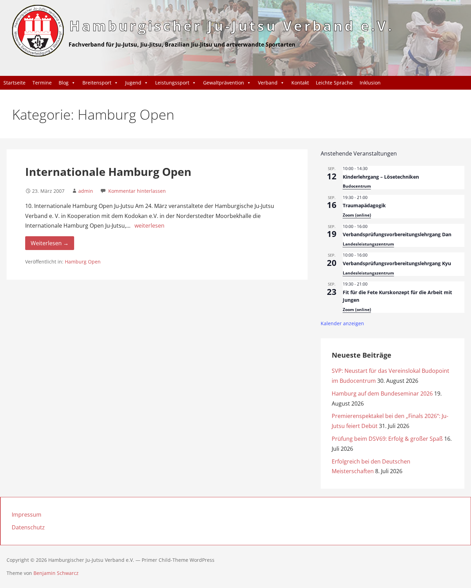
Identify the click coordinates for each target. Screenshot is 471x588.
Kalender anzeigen (342, 323)
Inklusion (370, 82)
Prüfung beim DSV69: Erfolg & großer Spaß (387, 438)
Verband (268, 82)
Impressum (26, 514)
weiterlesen (149, 225)
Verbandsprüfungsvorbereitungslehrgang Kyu (397, 263)
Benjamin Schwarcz (56, 573)
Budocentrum (357, 186)
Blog (64, 82)
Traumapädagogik (364, 205)
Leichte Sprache (334, 82)
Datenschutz (28, 527)
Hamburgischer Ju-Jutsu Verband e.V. (231, 25)
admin (85, 191)
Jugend (133, 82)
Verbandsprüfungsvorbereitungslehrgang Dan (397, 234)
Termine (42, 82)
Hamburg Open (83, 261)
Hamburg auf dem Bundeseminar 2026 (382, 393)
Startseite (14, 82)
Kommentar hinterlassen (137, 191)
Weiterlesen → (50, 243)
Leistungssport (172, 82)
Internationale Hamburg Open (108, 171)
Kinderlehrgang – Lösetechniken (381, 176)
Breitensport (96, 82)
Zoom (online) (357, 215)
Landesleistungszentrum (368, 244)
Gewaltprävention (223, 82)
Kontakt (300, 82)
